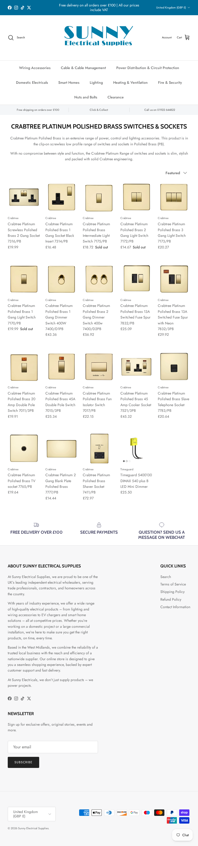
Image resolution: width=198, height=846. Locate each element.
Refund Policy (170, 599)
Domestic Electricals (32, 82)
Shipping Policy (172, 591)
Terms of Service (173, 584)
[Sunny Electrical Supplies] (99, 37)
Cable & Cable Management (83, 67)
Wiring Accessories (35, 67)
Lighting (96, 82)
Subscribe (23, 762)
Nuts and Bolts (85, 97)
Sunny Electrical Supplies (33, 828)
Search (165, 576)
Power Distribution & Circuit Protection (147, 67)
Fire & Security (170, 82)
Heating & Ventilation (130, 82)
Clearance (116, 97)
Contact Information (175, 606)
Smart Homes (68, 82)
